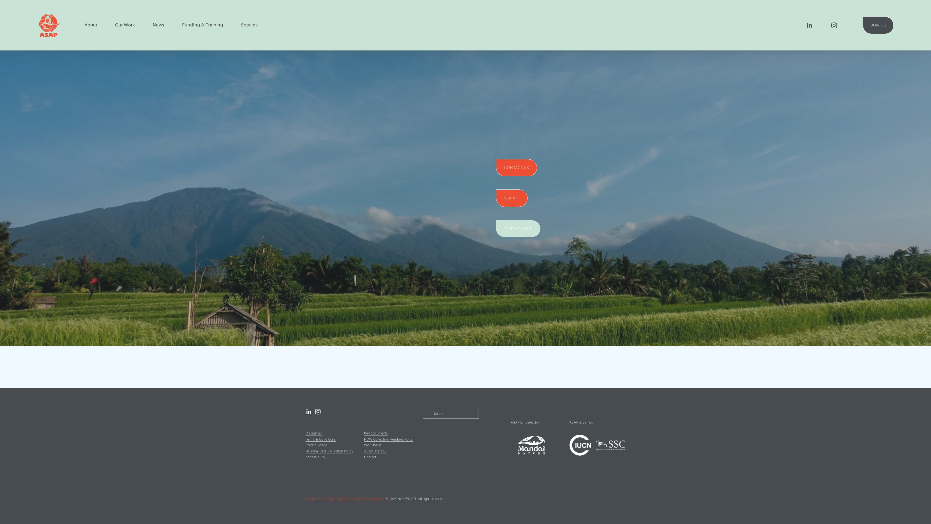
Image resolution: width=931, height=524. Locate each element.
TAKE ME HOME (518, 229)
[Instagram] (834, 25)
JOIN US (878, 25)
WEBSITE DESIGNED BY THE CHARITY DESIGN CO (345, 499)
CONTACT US (516, 167)
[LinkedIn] (809, 25)
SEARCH (512, 198)
